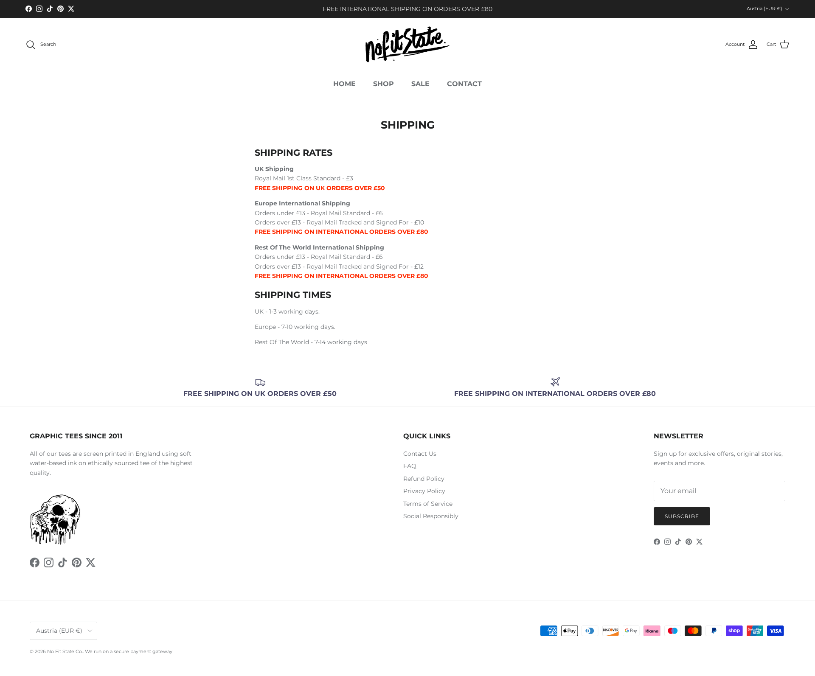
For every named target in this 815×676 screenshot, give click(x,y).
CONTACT (464, 84)
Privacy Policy (424, 491)
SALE (420, 84)
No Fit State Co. (65, 651)
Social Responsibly (430, 516)
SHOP (383, 84)
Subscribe (682, 516)
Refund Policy (423, 478)
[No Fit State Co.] (407, 44)
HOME (344, 84)
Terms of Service (427, 504)
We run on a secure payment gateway (128, 651)
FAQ (409, 466)
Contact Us (419, 453)
